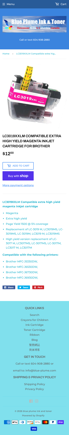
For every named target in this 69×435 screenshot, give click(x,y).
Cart (63, 4)
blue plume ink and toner (37, 411)
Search (34, 315)
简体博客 (34, 349)
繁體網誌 (34, 345)
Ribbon (35, 334)
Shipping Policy (34, 384)
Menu (11, 4)
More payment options (18, 185)
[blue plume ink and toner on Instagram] (36, 401)
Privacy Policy (34, 389)
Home (6, 53)
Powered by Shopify (33, 415)
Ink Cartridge (34, 324)
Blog (34, 339)
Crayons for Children (34, 320)
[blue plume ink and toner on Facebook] (31, 401)
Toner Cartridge (34, 330)
